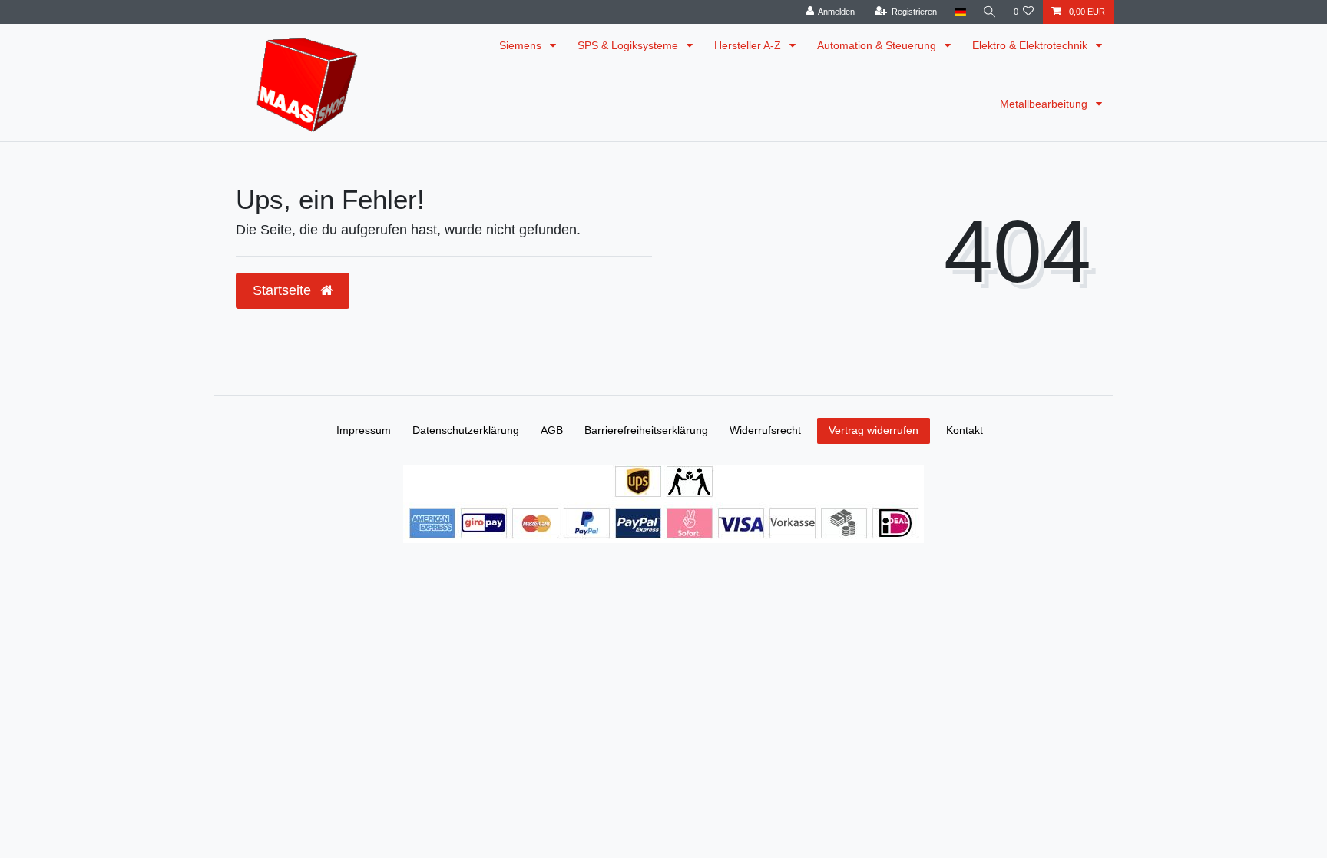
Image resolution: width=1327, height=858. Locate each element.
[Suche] (990, 12)
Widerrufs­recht (765, 430)
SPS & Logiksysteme (629, 45)
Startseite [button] (284, 290)
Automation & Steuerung (878, 45)
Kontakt (964, 430)
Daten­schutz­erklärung (465, 430)
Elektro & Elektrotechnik (1031, 45)
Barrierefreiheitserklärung (646, 430)
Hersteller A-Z (749, 45)
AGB (552, 430)
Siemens (521, 45)
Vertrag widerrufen (873, 430)
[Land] (959, 12)
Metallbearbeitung (1045, 104)
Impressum (363, 430)
